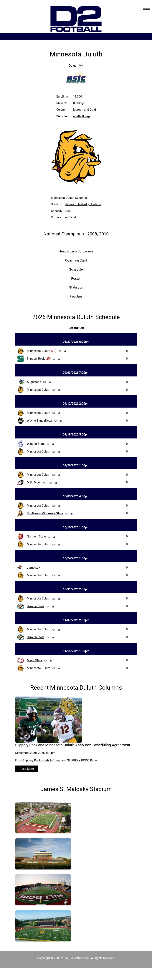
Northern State (36, 536)
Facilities (76, 296)
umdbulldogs (81, 116)
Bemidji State (35, 606)
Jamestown (34, 567)
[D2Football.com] (76, 30)
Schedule (76, 269)
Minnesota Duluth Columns (69, 198)
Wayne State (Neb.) (39, 420)
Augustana (34, 382)
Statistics (76, 287)
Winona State (35, 444)
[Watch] (60, 351)
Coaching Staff (76, 260)
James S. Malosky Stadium (83, 204)
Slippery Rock (36, 358)
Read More (27, 769)
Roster (76, 278)
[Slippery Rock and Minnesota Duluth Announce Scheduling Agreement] (48, 740)
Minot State (34, 660)
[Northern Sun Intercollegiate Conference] (76, 81)
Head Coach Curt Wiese (76, 251)
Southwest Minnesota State (45, 513)
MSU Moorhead (37, 482)
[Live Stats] (65, 351)
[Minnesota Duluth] (43, 831)
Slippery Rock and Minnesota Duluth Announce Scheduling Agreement (72, 745)
